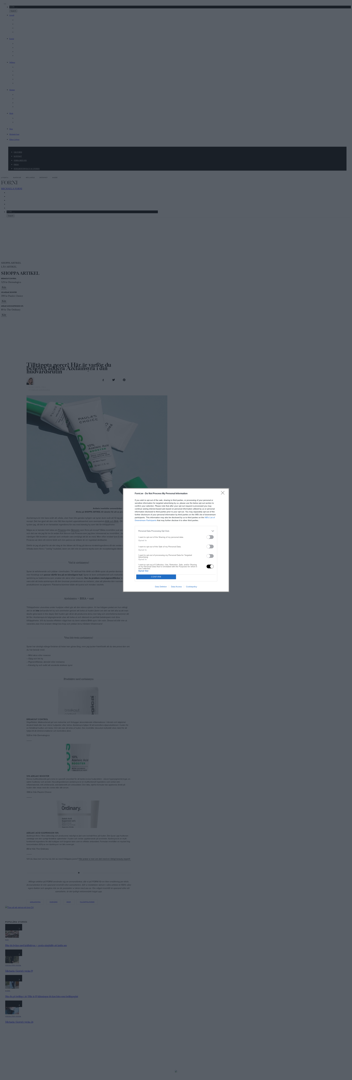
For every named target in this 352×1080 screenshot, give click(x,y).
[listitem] (176, 531)
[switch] (210, 537)
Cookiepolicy (191, 587)
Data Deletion (161, 587)
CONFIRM (156, 577)
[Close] (223, 493)
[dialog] (176, 540)
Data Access (176, 587)
